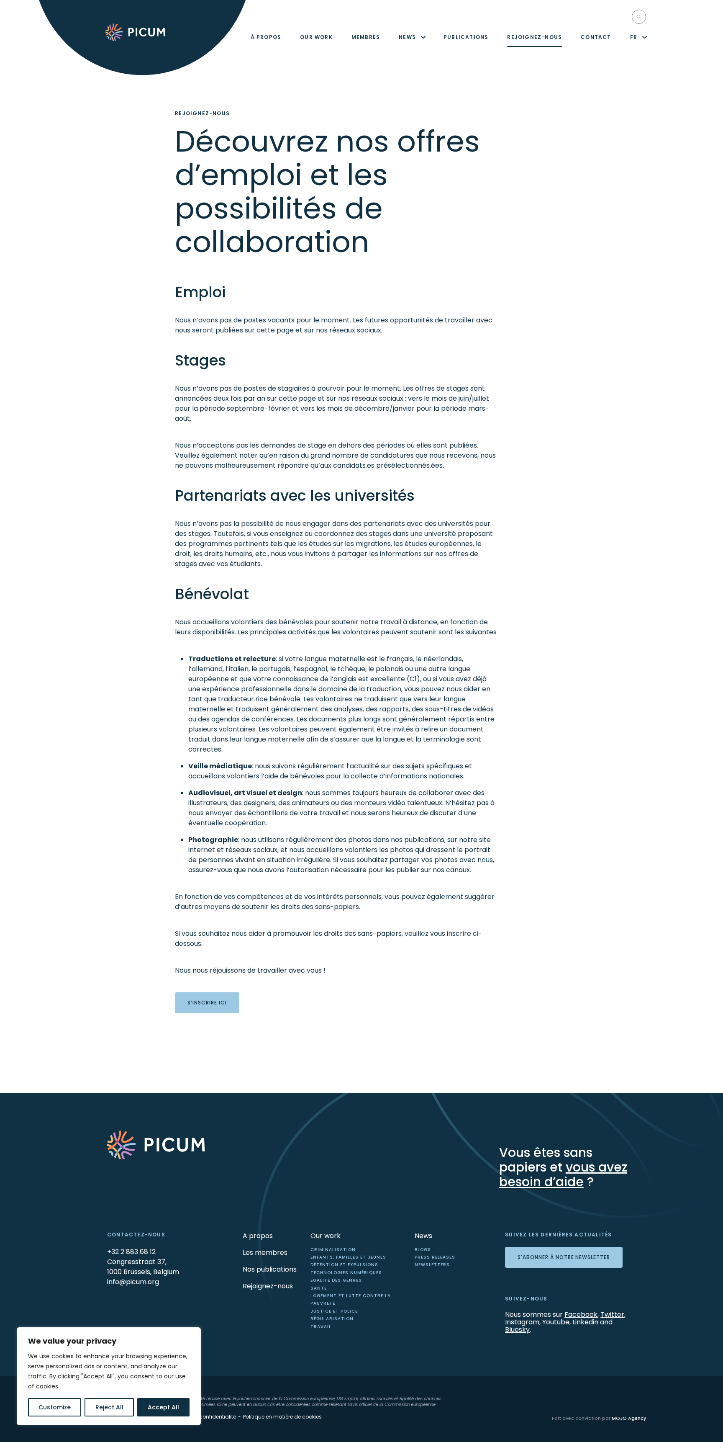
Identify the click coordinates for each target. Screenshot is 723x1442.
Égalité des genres (336, 1280)
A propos (258, 1236)
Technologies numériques (346, 1272)
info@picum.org (133, 1282)
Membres (365, 37)
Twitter (612, 1314)
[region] (109, 1376)
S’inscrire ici (206, 1002)
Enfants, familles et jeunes (348, 1257)
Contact (596, 37)
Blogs (423, 1249)
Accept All (163, 1407)
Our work (316, 37)
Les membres (265, 1252)
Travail (320, 1327)
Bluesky (517, 1329)
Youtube (555, 1322)
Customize (54, 1407)
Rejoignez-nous (534, 37)
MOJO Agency (629, 1418)
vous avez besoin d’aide (563, 1174)
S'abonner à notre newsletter (564, 1257)
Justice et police (334, 1311)
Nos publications (270, 1269)
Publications (466, 37)
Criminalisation (333, 1249)
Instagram (522, 1322)
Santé (318, 1288)
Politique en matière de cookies (282, 1416)
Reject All (109, 1407)
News (407, 37)
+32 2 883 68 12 (131, 1252)
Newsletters (432, 1265)
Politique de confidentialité (202, 1416)
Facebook (580, 1314)
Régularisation (332, 1319)
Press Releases (435, 1257)
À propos (266, 37)
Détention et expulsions (344, 1265)
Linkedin (585, 1322)
